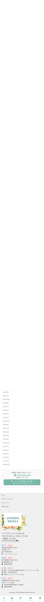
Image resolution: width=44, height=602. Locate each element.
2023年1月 (6, 417)
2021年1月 (6, 461)
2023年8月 (6, 403)
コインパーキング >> (10, 554)
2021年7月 (6, 446)
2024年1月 (6, 395)
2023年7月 (6, 406)
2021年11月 (6, 443)
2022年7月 (6, 428)
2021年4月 (6, 453)
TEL (40, 600)
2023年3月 (6, 414)
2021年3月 (6, 457)
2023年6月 (6, 410)
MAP (9, 545)
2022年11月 (6, 421)
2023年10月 (6, 399)
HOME (12, 600)
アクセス (21, 600)
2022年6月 (6, 432)
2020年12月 (6, 464)
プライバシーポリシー (8, 499)
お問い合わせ (5, 506)
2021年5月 (6, 450)
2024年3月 (6, 392)
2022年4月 (6, 439)
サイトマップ (5, 503)
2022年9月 (6, 424)
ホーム (3, 495)
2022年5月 (6, 435)
